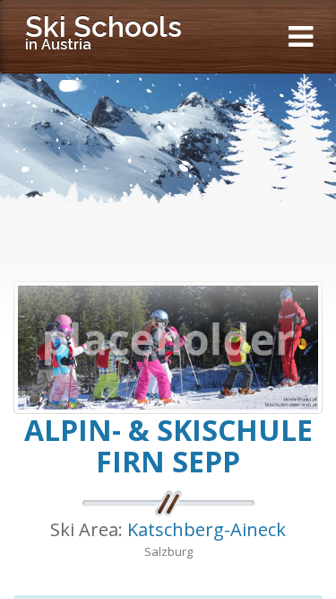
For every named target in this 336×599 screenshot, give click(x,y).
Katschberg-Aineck (206, 529)
